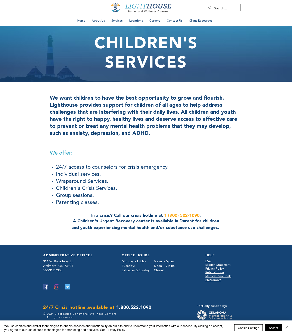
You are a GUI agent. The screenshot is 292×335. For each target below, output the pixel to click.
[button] (98, 20)
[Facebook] (45, 286)
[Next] (167, 9)
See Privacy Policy (112, 330)
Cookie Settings (248, 328)
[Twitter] (67, 286)
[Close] (286, 328)
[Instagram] (56, 286)
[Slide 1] (146, 10)
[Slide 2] (151, 10)
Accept (273, 328)
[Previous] (129, 9)
